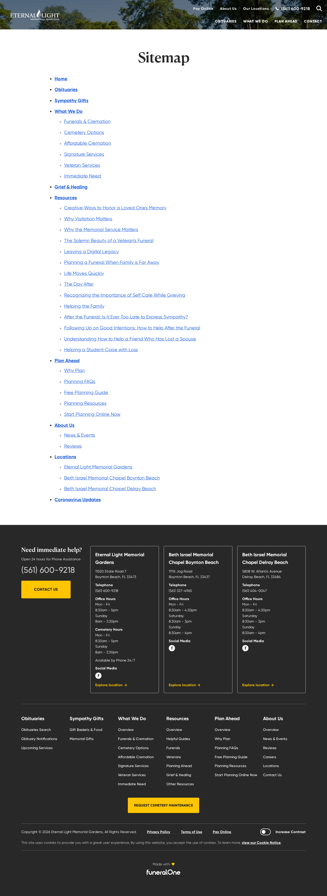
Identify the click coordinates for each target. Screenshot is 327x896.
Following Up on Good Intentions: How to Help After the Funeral (132, 328)
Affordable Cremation (87, 143)
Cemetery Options (84, 132)
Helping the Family (84, 306)
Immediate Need (82, 176)
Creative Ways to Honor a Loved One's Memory (115, 208)
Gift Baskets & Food (86, 730)
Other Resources (180, 784)
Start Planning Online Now (92, 414)
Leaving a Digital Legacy (91, 251)
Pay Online (203, 8)
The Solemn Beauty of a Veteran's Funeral (108, 240)
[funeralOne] (163, 872)
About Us (228, 8)
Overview (126, 730)
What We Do (255, 21)
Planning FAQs (79, 381)
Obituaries (226, 21)
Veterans (173, 757)
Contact (313, 21)
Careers (269, 757)
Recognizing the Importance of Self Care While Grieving (124, 295)
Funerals (173, 748)
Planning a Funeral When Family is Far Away (111, 262)
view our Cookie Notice (261, 842)
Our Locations (256, 8)
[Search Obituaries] (317, 8)
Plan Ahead (286, 21)
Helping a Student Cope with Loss (101, 349)
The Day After (79, 284)
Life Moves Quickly (84, 273)
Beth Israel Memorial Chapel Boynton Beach (112, 478)
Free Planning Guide (86, 392)
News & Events (79, 435)
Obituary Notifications (39, 739)
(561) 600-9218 (48, 570)
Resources (177, 718)
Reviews (73, 446)
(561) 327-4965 (180, 591)
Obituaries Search (36, 730)
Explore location (109, 685)
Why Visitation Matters (88, 219)
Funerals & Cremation (87, 121)
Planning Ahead (179, 766)
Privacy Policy (158, 832)
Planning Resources (85, 403)
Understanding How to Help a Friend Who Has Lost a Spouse (130, 339)
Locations (271, 766)
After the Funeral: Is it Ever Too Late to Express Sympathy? (126, 317)
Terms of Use (191, 832)
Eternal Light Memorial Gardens (98, 467)
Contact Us (46, 589)
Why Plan (74, 370)
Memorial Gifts (82, 739)
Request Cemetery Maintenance (163, 805)
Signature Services (84, 154)
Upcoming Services (37, 748)
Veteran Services (82, 165)
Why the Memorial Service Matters (101, 229)
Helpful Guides (178, 739)
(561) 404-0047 (254, 591)
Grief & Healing (178, 775)
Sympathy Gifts (86, 718)
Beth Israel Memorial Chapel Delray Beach (110, 488)
